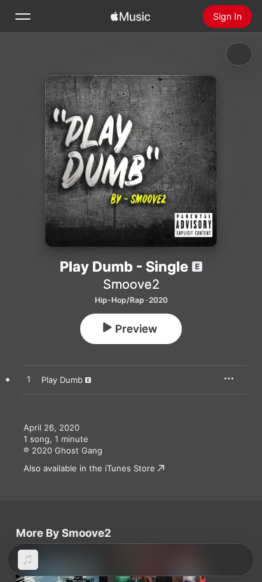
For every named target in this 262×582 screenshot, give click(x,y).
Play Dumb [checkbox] (62, 380)
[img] (130, 16)
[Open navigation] (23, 17)
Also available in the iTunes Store (89, 468)
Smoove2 (131, 284)
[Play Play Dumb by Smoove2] (28, 379)
